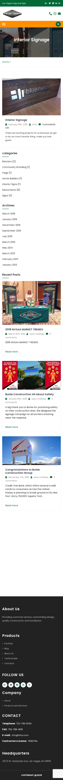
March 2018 (8, 213)
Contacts (9, 663)
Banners (7, 161)
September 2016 (11, 230)
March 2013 (8, 253)
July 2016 (7, 236)
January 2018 (9, 219)
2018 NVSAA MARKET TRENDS (24, 329)
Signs (5, 195)
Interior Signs (9, 184)
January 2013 (9, 264)
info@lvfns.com (20, 735)
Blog (6, 648)
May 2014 (7, 247)
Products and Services (15, 705)
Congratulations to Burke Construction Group (22, 471)
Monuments (9, 190)
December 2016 (11, 225)
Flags (5, 172)
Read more (11, 351)
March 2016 (8, 242)
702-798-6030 (24, 723)
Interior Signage (16, 120)
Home (5, 62)
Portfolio (8, 643)
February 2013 (10, 259)
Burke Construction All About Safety (29, 394)
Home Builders (10, 178)
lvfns (34, 124)
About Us (8, 653)
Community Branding (14, 167)
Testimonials (10, 658)
